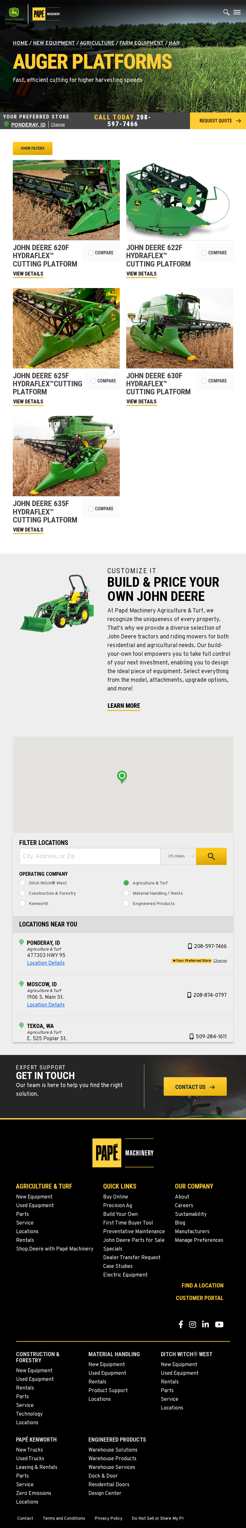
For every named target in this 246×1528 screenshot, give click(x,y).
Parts (22, 1214)
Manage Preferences (199, 1240)
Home (20, 43)
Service (25, 1223)
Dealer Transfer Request (131, 1258)
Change (58, 124)
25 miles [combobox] (176, 856)
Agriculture (97, 43)
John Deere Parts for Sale (134, 1240)
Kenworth (38, 904)
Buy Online (115, 1197)
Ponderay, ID (43, 942)
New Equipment (54, 43)
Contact (25, 1518)
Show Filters (33, 148)
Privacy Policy (108, 1518)
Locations (27, 1232)
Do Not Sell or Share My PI (158, 1518)
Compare (104, 252)
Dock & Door (103, 1476)
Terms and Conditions (64, 1518)
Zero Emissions (33, 1493)
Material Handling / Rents (158, 893)
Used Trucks (30, 1459)
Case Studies (118, 1266)
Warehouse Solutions (112, 1450)
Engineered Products (154, 904)
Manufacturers (192, 1232)
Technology (29, 1414)
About (182, 1197)
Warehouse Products (112, 1459)
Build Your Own (120, 1214)
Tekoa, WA (40, 1026)
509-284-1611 (211, 1037)
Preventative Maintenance (134, 1232)
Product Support (108, 1391)
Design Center (104, 1493)
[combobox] (90, 856)
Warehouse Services (111, 1467)
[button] (218, 120)
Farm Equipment (141, 43)
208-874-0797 (210, 995)
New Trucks (29, 1450)
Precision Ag (117, 1206)
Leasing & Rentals (36, 1467)
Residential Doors (108, 1485)
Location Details (46, 963)
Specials (112, 1249)
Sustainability (191, 1214)
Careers (184, 1206)
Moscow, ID (42, 984)
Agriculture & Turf (150, 883)
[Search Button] (227, 14)
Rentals (25, 1240)
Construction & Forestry (52, 893)
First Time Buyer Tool (128, 1223)
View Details (28, 274)
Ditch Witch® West (48, 883)
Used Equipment (35, 1206)
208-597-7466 (130, 120)
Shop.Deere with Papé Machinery (54, 1249)
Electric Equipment (125, 1275)
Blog (180, 1223)
